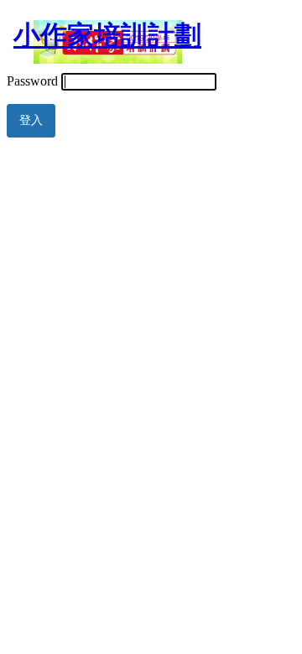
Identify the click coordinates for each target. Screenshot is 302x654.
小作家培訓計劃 (107, 35)
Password (32, 81)
